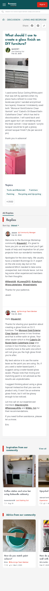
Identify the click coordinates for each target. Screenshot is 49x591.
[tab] (8, 213)
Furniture (33, 190)
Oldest (14, 225)
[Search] (2, 11)
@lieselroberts (30, 284)
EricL (6, 562)
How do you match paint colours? (16, 557)
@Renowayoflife (13, 408)
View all (42, 449)
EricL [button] (13, 311)
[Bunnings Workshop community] (12, 4)
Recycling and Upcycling (29, 194)
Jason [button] (14, 233)
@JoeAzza (37, 281)
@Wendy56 (10, 281)
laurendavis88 (9, 500)
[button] (7, 50)
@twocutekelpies (13, 284)
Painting (10, 194)
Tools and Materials (16, 190)
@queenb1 (22, 243)
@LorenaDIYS (23, 281)
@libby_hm (31, 408)
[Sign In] (42, 4)
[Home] (3, 20)
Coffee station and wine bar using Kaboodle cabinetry (17, 492)
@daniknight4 (21, 405)
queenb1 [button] (15, 49)
